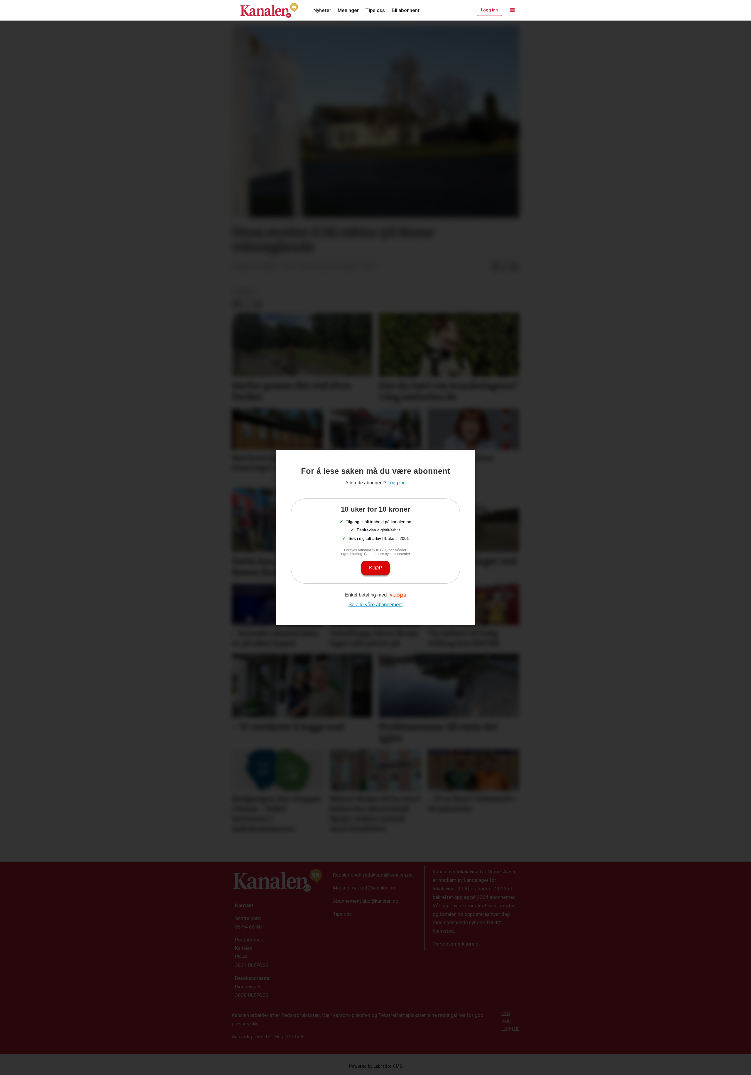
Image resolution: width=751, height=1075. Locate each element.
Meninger (348, 10)
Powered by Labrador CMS (375, 1066)
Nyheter (322, 10)
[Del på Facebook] (495, 267)
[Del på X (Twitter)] (504, 267)
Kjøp (375, 568)
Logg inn (489, 10)
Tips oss (375, 10)
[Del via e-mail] (514, 267)
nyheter (244, 291)
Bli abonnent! (406, 10)
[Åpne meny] (512, 10)
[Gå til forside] (269, 10)
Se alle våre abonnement (376, 604)
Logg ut (510, 1028)
